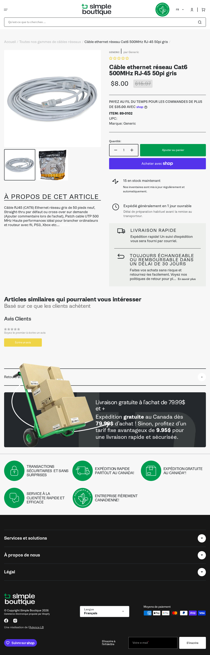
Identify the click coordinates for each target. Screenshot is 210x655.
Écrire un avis (23, 342)
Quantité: (115, 141)
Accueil (10, 42)
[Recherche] (200, 22)
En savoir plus (187, 279)
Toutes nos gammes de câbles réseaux (50, 42)
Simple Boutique (30, 610)
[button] (5, 9)
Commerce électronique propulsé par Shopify (27, 614)
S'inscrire (193, 643)
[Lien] (105, 419)
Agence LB (36, 627)
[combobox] (105, 22)
